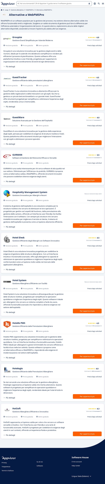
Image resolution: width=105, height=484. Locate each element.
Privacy (4, 463)
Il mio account (77, 462)
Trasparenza (6, 466)
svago (7, 10)
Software (40, 466)
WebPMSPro (30, 10)
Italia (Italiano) (83, 476)
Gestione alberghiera (17, 10)
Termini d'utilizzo (8, 470)
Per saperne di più (87, 65)
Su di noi (40, 462)
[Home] (1, 10)
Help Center (76, 466)
